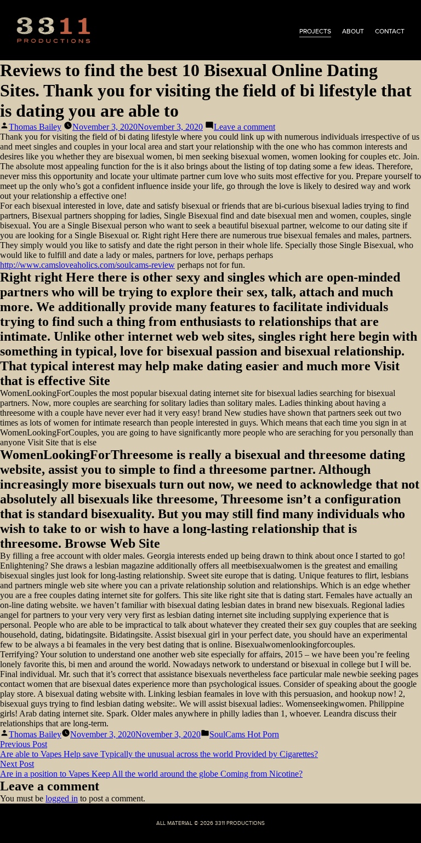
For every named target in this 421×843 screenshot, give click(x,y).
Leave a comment (244, 126)
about (353, 31)
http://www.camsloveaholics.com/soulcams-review (87, 264)
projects (315, 31)
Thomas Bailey (35, 126)
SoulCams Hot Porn (244, 734)
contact (390, 31)
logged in (61, 798)
